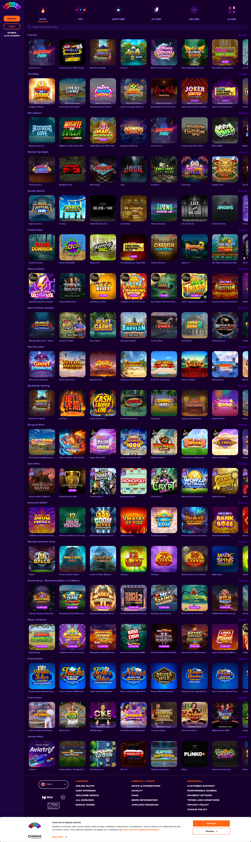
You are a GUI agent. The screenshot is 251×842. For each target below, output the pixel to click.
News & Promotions (146, 786)
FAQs (135, 796)
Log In (12, 26)
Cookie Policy (197, 810)
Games (11, 33)
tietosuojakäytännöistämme (145, 830)
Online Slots (85, 786)
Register (11, 19)
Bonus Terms (85, 805)
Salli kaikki (211, 823)
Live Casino (12, 36)
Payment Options (199, 796)
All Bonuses (85, 800)
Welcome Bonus (87, 796)
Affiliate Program (145, 805)
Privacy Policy (198, 805)
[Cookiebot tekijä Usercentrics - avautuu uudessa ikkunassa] (34, 837)
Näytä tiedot (57, 837)
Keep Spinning (86, 791)
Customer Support (201, 786)
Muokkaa (210, 831)
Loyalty (137, 791)
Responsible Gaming (202, 791)
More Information (145, 800)
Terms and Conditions (203, 800)
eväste (126, 830)
